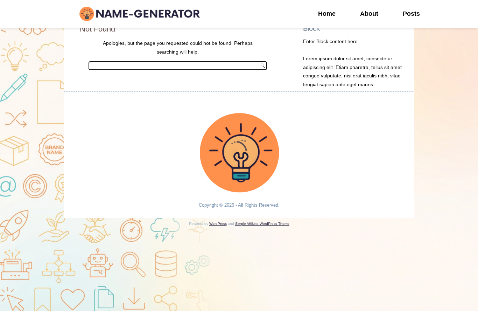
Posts (411, 13)
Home (327, 13)
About (369, 13)
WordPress (218, 224)
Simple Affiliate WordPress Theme (262, 224)
